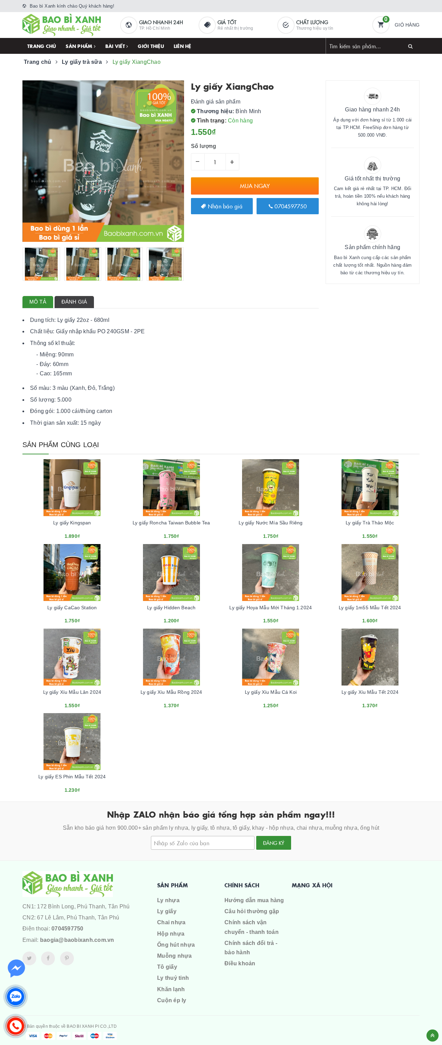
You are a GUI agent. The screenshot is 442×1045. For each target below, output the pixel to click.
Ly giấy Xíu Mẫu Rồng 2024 (171, 692)
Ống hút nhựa (176, 945)
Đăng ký (273, 842)
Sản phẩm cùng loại (60, 444)
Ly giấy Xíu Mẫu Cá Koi (271, 692)
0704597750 (290, 206)
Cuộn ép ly (171, 1000)
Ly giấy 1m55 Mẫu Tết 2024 (370, 607)
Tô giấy (167, 967)
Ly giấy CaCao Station (72, 607)
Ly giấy (166, 911)
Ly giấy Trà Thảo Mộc (370, 522)
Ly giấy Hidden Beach (171, 607)
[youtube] (67, 958)
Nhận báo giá (224, 206)
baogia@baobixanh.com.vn (77, 940)
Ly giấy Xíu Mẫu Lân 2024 (72, 692)
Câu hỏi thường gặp (251, 911)
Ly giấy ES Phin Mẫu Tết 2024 (72, 776)
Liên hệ (182, 46)
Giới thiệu (151, 46)
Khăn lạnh (171, 989)
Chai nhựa (171, 922)
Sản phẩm (80, 46)
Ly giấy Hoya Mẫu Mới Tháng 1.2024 (270, 607)
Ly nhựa (168, 900)
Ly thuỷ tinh (173, 978)
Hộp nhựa (170, 934)
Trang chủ (41, 46)
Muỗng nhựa (174, 956)
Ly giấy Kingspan (72, 522)
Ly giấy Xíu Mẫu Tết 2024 (370, 692)
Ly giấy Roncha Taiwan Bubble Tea (171, 522)
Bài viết (115, 46)
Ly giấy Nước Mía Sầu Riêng (270, 522)
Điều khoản (240, 963)
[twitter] (29, 958)
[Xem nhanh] (80, 534)
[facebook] (48, 958)
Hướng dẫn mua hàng (254, 900)
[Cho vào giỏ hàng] (63, 534)
